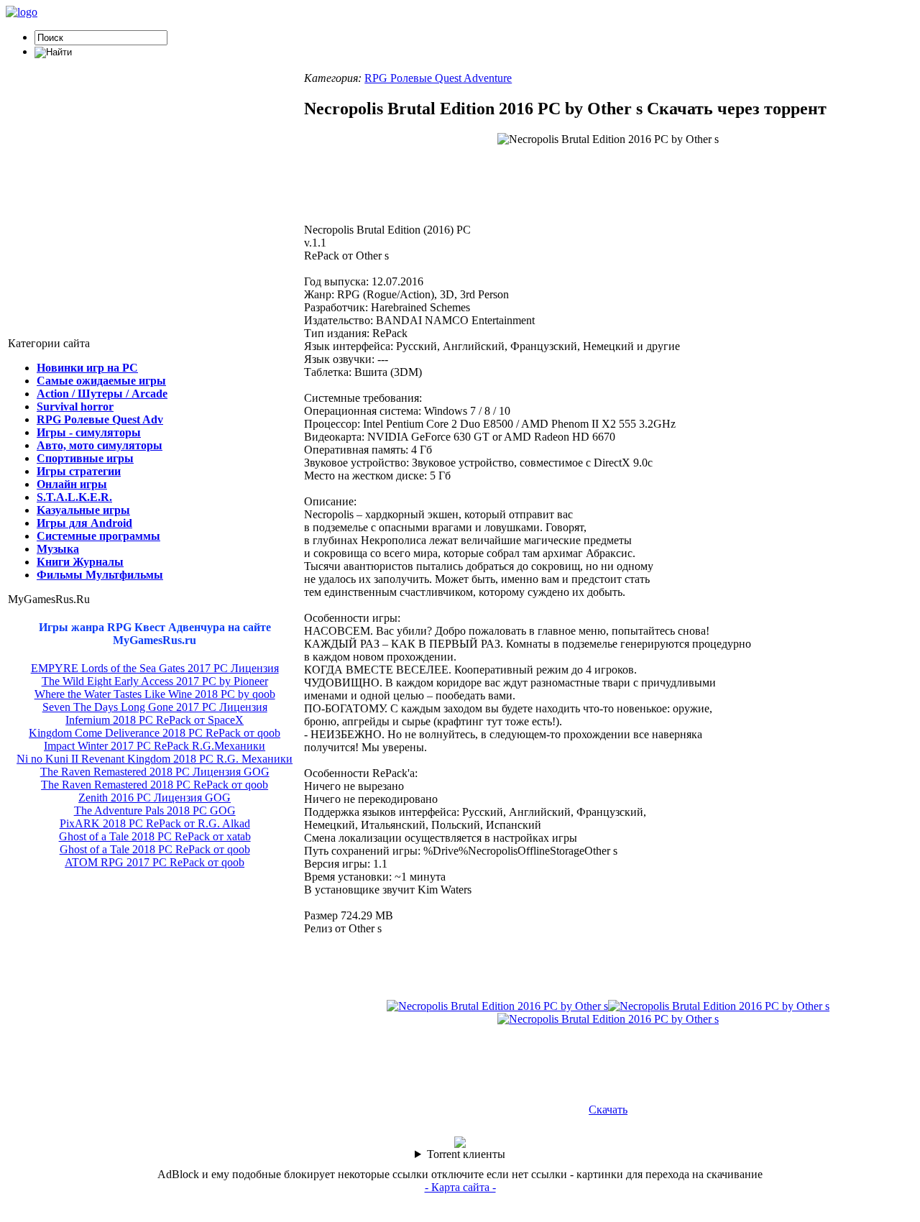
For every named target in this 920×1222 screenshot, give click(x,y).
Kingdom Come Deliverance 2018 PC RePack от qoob (154, 733)
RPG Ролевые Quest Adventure (438, 78)
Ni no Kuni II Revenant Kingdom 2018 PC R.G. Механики (155, 759)
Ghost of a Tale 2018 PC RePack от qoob (155, 849)
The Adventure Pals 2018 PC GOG (155, 810)
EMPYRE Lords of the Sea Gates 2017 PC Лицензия (155, 668)
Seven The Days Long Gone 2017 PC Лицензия (154, 707)
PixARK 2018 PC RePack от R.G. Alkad (155, 823)
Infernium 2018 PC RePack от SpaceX (154, 720)
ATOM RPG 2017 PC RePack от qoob (154, 862)
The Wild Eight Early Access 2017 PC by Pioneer (155, 681)
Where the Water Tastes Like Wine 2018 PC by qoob (154, 694)
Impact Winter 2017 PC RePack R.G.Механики (154, 746)
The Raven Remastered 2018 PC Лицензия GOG (155, 772)
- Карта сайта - (460, 1187)
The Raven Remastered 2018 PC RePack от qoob (154, 784)
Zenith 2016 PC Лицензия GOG (154, 797)
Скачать (608, 1109)
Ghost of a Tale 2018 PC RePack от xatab (155, 836)
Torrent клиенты (466, 1154)
